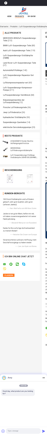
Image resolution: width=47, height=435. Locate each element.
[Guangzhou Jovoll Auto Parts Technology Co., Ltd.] (23, 10)
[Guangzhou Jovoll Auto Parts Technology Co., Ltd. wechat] (19, 264)
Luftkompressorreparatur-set (15, 82)
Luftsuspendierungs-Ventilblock (16, 95)
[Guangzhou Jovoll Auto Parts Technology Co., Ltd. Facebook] (6, 2)
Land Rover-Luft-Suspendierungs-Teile (19, 63)
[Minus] (43, 377)
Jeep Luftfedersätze (12, 112)
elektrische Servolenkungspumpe (17, 127)
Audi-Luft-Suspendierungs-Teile (16, 50)
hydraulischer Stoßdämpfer (14, 117)
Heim (9, 16)
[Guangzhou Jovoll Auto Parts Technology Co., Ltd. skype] (25, 264)
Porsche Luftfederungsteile (15, 107)
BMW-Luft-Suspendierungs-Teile (17, 45)
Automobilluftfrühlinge (12, 70)
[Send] (44, 431)
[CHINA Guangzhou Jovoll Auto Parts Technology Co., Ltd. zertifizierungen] (10, 178)
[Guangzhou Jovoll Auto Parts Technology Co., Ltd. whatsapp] (12, 264)
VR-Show (31, 16)
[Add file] (3, 431)
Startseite (4, 27)
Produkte (19, 16)
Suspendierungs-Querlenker (14, 122)
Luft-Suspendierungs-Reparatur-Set (18, 75)
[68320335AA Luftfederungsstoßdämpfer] (5, 149)
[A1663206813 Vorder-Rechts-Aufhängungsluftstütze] (5, 142)
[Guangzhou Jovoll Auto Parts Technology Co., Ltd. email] (6, 264)
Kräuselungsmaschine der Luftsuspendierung (13, 101)
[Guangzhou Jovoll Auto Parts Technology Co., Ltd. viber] (6, 269)
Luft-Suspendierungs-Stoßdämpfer (18, 55)
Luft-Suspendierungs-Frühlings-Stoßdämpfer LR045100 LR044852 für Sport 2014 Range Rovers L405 (23, 157)
